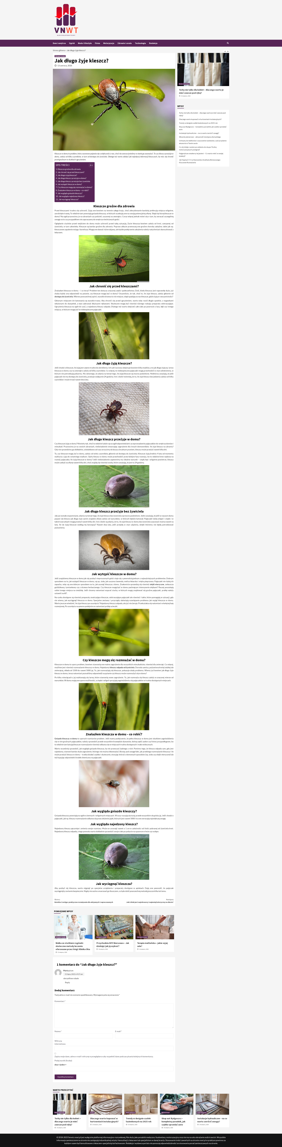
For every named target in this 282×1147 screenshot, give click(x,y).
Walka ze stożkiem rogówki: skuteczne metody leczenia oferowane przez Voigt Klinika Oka (73, 946)
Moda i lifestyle (85, 43)
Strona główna (59, 50)
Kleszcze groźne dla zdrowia (69, 169)
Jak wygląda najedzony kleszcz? (71, 196)
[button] (89, 165)
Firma (97, 43)
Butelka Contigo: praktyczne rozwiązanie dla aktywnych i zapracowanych (84, 900)
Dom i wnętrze (59, 43)
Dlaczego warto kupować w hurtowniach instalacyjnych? (200, 119)
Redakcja (153, 43)
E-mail (118, 1031)
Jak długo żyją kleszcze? (67, 175)
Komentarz (60, 1001)
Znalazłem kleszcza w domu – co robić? (73, 190)
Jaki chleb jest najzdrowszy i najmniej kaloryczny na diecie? (149, 900)
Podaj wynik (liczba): (63, 1060)
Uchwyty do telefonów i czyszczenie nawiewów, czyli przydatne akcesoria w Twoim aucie (202, 142)
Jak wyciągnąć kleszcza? (69, 199)
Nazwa (58, 1031)
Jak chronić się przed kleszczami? (71, 172)
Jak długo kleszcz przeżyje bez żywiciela (74, 181)
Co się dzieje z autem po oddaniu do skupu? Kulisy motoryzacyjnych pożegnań (198, 148)
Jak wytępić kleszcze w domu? (70, 184)
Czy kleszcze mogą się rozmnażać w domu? (75, 187)
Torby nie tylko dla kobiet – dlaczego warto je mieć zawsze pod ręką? (202, 114)
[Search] (227, 43)
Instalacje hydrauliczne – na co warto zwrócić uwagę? (199, 133)
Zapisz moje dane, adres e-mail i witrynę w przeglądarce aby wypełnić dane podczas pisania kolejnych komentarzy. (104, 1056)
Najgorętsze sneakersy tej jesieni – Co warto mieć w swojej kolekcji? (201, 154)
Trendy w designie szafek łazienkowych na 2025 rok (198, 123)
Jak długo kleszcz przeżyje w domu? (72, 178)
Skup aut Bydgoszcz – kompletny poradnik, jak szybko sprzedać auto (202, 128)
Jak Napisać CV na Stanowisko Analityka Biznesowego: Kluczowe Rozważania (200, 161)
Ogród (72, 43)
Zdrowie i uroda (125, 43)
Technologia (140, 43)
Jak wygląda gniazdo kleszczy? (70, 193)
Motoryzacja (108, 43)
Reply (67, 982)
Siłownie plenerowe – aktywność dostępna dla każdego (200, 137)
